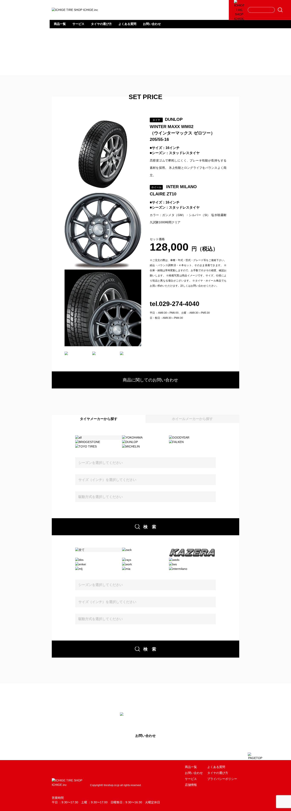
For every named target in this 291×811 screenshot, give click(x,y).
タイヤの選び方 (101, 24)
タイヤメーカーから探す (98, 419)
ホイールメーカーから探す (192, 419)
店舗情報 (191, 784)
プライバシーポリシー (222, 779)
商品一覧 (60, 24)
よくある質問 (127, 24)
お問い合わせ (152, 24)
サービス (78, 24)
